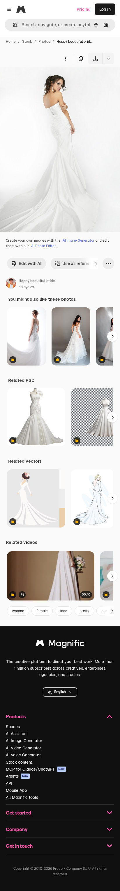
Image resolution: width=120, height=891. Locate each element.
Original (37, 78)
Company (16, 829)
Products (16, 716)
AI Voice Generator (23, 755)
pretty (84, 611)
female (42, 611)
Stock (27, 41)
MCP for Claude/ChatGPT (35, 769)
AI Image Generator (79, 240)
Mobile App (16, 790)
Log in (105, 9)
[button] (60, 692)
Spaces (13, 726)
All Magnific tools (22, 797)
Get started (18, 813)
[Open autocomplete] (13, 25)
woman (18, 611)
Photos (44, 41)
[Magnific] (60, 644)
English (60, 691)
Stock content (19, 762)
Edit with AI (30, 263)
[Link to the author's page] (11, 284)
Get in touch (19, 846)
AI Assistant (17, 733)
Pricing (84, 9)
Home (11, 41)
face (63, 611)
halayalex (26, 287)
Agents (17, 776)
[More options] (65, 58)
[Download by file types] (108, 58)
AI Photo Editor (43, 246)
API (9, 783)
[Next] (96, 263)
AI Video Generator (23, 748)
